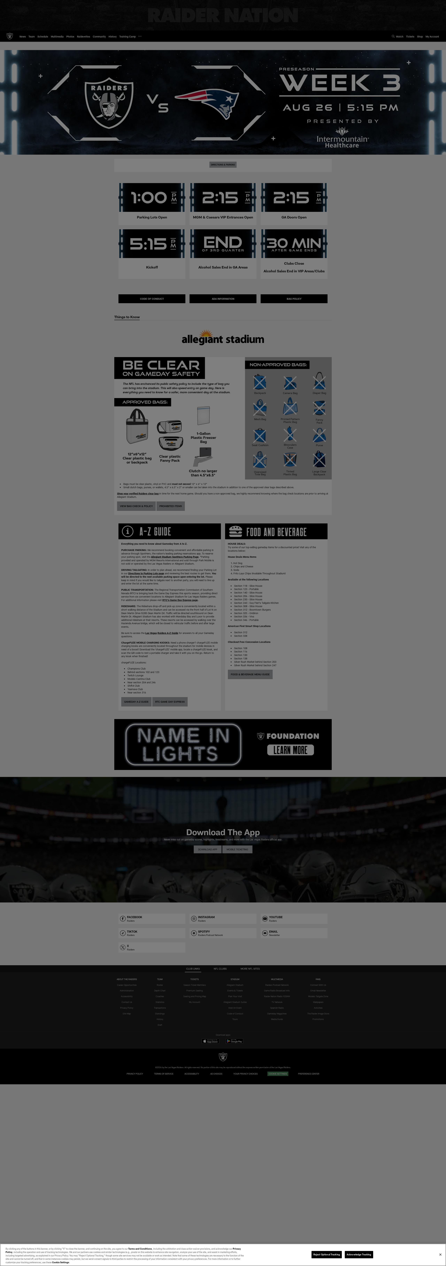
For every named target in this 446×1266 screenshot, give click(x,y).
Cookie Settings (60, 1262)
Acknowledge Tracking (359, 1254)
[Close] (440, 1255)
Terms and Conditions (140, 1248)
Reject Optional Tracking (326, 1254)
